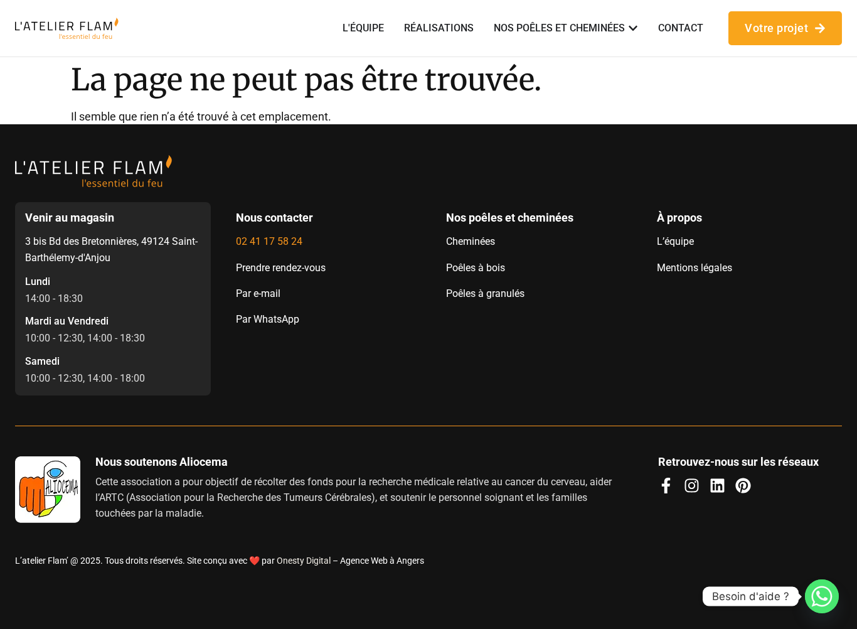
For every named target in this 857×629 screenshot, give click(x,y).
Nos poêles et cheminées (509, 217)
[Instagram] (692, 485)
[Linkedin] (717, 485)
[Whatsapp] (822, 596)
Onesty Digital (304, 561)
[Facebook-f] (666, 485)
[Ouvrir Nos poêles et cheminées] (633, 28)
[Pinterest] (743, 485)
